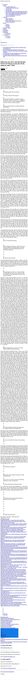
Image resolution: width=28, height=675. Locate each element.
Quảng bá (3, 638)
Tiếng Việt (6, 35)
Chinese (8, 37)
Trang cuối (5, 614)
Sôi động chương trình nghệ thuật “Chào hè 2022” (13, 49)
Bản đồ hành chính (4, 617)
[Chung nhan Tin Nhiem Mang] (7, 671)
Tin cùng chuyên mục (5, 519)
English (8, 36)
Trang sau (5, 613)
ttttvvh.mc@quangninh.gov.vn (9, 668)
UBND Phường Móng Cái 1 (6, 647)
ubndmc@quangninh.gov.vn (9, 656)
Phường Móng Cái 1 (4, 42)
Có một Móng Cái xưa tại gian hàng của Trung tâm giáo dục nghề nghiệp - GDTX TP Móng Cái (14, 54)
